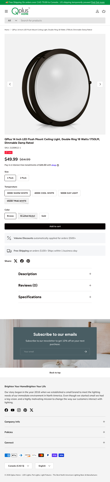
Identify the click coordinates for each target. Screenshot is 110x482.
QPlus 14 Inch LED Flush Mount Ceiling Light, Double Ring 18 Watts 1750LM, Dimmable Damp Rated (52, 30)
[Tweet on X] (15, 261)
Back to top (55, 372)
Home (7, 30)
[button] (104, 11)
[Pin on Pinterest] (28, 261)
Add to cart (55, 226)
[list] (55, 84)
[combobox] (55, 20)
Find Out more (98, 2)
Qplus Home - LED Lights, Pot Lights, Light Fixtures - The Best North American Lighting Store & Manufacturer (54, 475)
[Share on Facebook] (22, 261)
